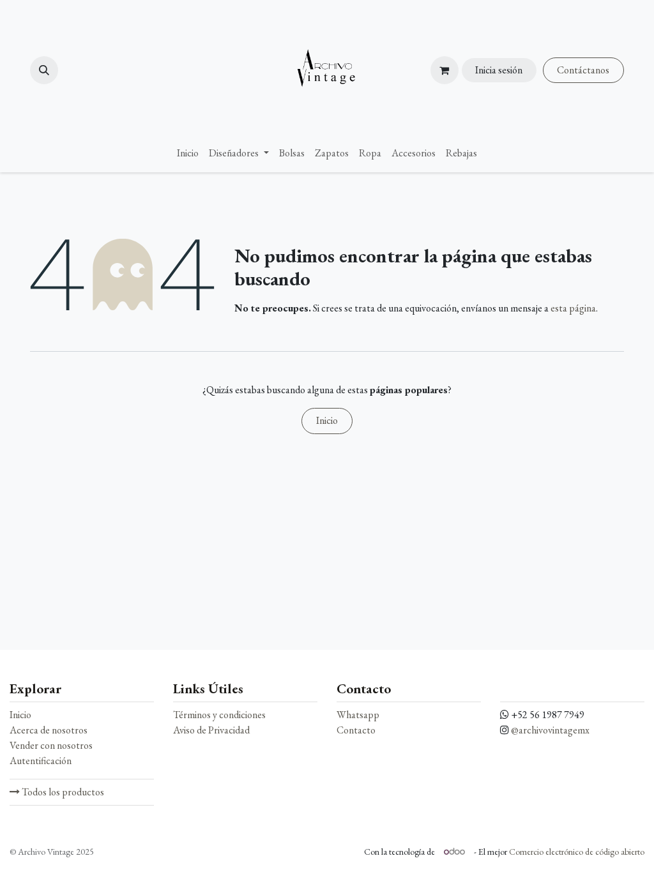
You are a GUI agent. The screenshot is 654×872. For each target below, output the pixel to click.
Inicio (327, 420)
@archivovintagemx (550, 730)
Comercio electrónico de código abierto (576, 851)
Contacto (356, 730)
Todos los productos (62, 792)
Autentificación (41, 760)
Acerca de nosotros (48, 730)
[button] (44, 70)
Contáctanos (583, 70)
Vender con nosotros (51, 745)
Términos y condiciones (219, 714)
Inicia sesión (498, 70)
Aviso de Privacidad (211, 730)
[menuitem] (188, 153)
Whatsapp (358, 714)
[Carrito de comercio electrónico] (444, 70)
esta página (573, 308)
